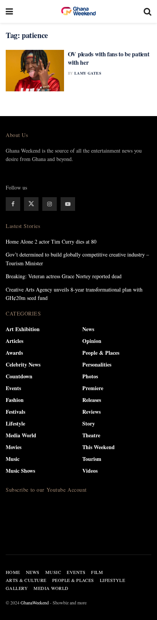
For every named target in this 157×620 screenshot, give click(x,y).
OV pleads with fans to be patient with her (108, 58)
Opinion (91, 341)
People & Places (100, 353)
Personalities (96, 364)
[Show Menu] (9, 11)
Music (12, 459)
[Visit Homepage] (78, 11)
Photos (90, 376)
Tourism (91, 459)
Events (13, 388)
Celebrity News (23, 364)
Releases (91, 400)
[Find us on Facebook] (13, 204)
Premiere (92, 388)
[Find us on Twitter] (31, 204)
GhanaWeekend (35, 602)
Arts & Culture (26, 580)
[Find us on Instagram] (49, 204)
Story (88, 423)
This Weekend (98, 447)
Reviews (91, 412)
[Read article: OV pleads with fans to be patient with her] (35, 70)
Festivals (15, 412)
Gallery (17, 588)
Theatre (91, 435)
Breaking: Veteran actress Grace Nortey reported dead (64, 276)
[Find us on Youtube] (68, 204)
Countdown (19, 376)
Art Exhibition (23, 329)
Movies (13, 447)
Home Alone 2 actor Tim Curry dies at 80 (51, 241)
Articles (14, 341)
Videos (90, 471)
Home (13, 572)
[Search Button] (147, 11)
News (88, 329)
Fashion (15, 400)
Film (97, 572)
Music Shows (20, 471)
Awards (14, 353)
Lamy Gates (87, 73)
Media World (21, 435)
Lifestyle (15, 423)
